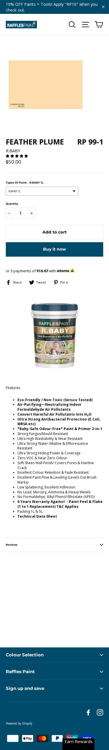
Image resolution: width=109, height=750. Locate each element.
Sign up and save (25, 688)
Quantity (12, 204)
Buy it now (54, 249)
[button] (17, 155)
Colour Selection (25, 655)
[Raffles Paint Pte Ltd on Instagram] (100, 712)
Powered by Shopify (19, 723)
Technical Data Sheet (37, 516)
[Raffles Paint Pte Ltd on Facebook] (88, 712)
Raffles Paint (20, 671)
